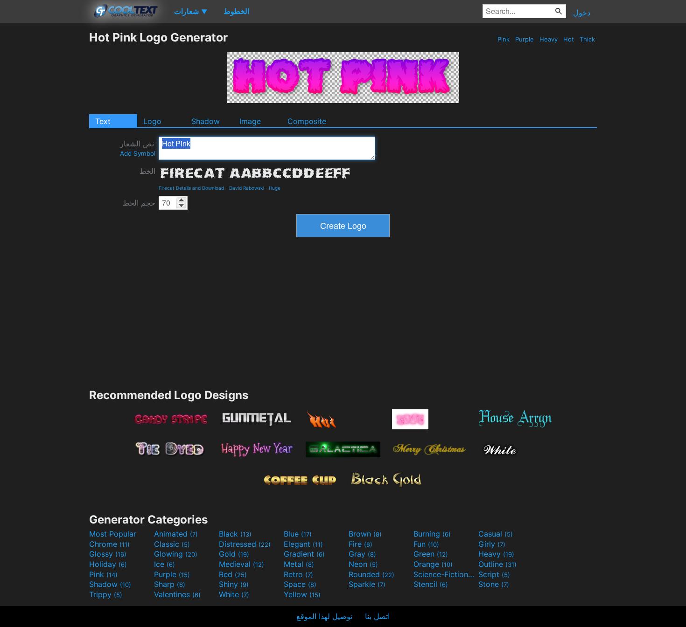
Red (233, 574)
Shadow (205, 121)
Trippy (105, 594)
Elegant (303, 544)
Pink (503, 39)
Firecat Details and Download (191, 188)
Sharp (169, 584)
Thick (587, 39)
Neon (363, 564)
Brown (365, 533)
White (234, 594)
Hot (568, 39)
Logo (152, 121)
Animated (176, 533)
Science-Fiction (444, 574)
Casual (495, 533)
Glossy (107, 553)
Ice (164, 564)
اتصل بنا (377, 616)
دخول (581, 12)
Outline (497, 564)
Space (300, 584)
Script (494, 574)
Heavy (549, 39)
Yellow (302, 594)
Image (250, 121)
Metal (299, 564)
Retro (298, 574)
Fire (360, 544)
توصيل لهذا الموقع (324, 616)
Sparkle (367, 584)
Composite (306, 121)
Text (103, 121)
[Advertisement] (44, 170)
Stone (493, 584)
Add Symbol (137, 153)
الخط (147, 171)
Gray (362, 553)
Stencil (430, 584)
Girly (491, 544)
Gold (234, 553)
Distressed (245, 544)
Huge (274, 188)
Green (430, 553)
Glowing (175, 553)
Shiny (234, 584)
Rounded (371, 574)
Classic (172, 544)
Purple (524, 39)
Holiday (108, 564)
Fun (426, 544)
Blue (298, 533)
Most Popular (112, 533)
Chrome (109, 544)
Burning (432, 533)
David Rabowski (246, 188)
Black (235, 533)
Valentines (177, 594)
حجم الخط (139, 202)
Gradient (304, 553)
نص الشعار (137, 148)
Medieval (241, 564)
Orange (433, 564)
